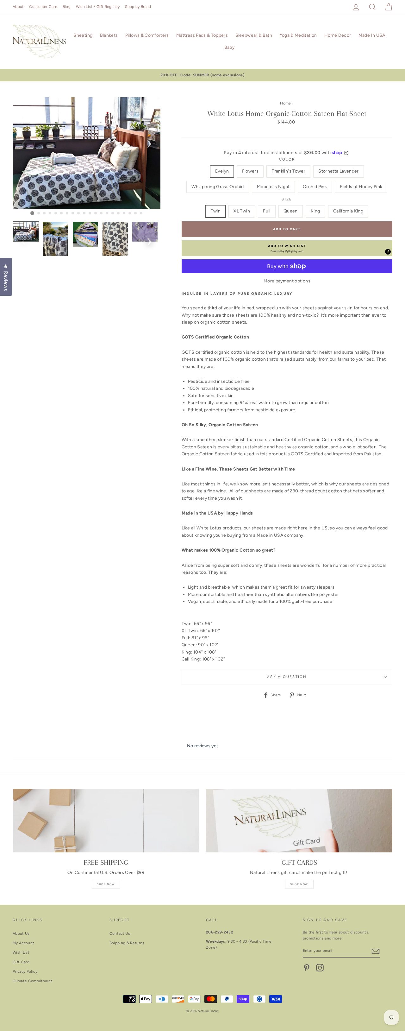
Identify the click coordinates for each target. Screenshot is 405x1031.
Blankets (109, 35)
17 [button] (124, 213)
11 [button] (90, 213)
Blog (67, 6)
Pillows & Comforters (147, 35)
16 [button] (118, 213)
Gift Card (21, 962)
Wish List (21, 952)
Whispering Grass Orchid (217, 186)
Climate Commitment (32, 981)
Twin (216, 211)
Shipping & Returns (127, 943)
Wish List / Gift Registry (98, 6)
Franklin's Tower (288, 171)
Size (287, 199)
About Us (21, 933)
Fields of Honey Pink (361, 186)
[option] (202, 75)
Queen (291, 211)
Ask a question (287, 676)
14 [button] (107, 213)
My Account (23, 943)
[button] (287, 248)
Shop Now (106, 884)
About (18, 6)
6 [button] (61, 213)
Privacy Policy (25, 971)
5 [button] (56, 213)
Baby (229, 47)
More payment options (287, 281)
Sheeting (82, 35)
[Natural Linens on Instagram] (320, 967)
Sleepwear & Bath (253, 35)
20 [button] (141, 213)
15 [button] (113, 213)
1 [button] (32, 213)
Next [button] (149, 142)
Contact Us (119, 933)
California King (348, 211)
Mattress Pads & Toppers (202, 35)
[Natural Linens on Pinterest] (306, 967)
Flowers (250, 171)
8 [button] (73, 213)
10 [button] (84, 213)
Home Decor (337, 35)
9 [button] (78, 213)
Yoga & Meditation (298, 35)
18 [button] (130, 213)
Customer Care (43, 6)
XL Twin (242, 211)
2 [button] (38, 213)
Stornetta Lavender (338, 171)
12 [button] (95, 213)
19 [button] (135, 213)
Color (287, 159)
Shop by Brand (138, 6)
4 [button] (50, 213)
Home (285, 103)
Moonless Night (273, 186)
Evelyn (222, 171)
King (315, 211)
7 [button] (67, 213)
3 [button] (44, 213)
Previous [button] (23, 142)
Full (266, 211)
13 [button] (101, 213)
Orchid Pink (315, 186)
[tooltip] (388, 252)
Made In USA (371, 35)
